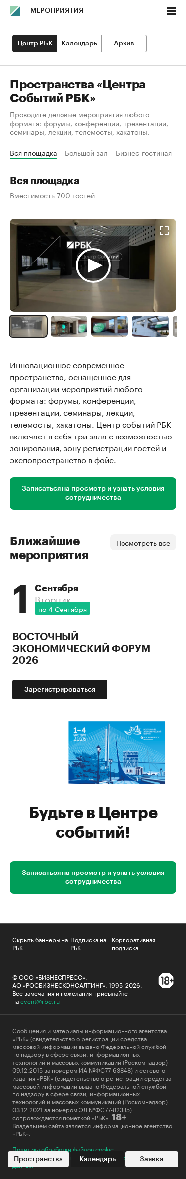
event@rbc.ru (40, 1000)
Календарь (79, 43)
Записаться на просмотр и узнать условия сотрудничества (93, 493)
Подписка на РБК (88, 943)
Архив (124, 43)
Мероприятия (56, 10)
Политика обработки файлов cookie (63, 1149)
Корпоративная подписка (133, 943)
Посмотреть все (143, 542)
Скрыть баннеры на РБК (40, 943)
